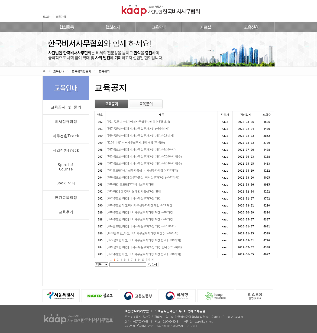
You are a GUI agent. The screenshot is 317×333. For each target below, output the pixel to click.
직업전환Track (66, 150)
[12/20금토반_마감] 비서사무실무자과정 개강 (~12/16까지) (142, 233)
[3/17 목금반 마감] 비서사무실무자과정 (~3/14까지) (138, 128)
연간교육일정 (66, 197)
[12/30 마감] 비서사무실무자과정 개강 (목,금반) (136, 142)
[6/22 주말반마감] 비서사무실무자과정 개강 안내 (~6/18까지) (144, 254)
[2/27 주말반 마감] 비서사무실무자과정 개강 (134, 198)
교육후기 (65, 212)
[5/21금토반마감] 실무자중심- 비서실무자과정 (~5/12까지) (142, 170)
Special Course (66, 167)
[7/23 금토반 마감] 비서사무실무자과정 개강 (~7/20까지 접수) (144, 156)
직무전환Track (66, 136)
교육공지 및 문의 (66, 107)
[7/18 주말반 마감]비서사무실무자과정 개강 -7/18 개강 (140, 212)
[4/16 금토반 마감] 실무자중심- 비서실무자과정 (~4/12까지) (143, 177)
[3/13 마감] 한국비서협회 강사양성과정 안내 (134, 191)
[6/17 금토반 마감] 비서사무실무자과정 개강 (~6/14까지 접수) (144, 163)
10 (143, 259)
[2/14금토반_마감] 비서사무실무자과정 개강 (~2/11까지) (141, 226)
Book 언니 (65, 183)
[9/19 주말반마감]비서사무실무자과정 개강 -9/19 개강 (139, 205)
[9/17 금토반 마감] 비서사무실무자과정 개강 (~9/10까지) (141, 149)
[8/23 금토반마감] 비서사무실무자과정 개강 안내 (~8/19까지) (144, 240)
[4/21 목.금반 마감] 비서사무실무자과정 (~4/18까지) (138, 121)
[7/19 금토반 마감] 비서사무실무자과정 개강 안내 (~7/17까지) (144, 247)
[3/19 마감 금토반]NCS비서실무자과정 (130, 184)
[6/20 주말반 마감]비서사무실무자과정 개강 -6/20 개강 (140, 219)
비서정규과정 (66, 121)
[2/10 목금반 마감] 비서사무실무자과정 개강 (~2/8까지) (140, 135)
